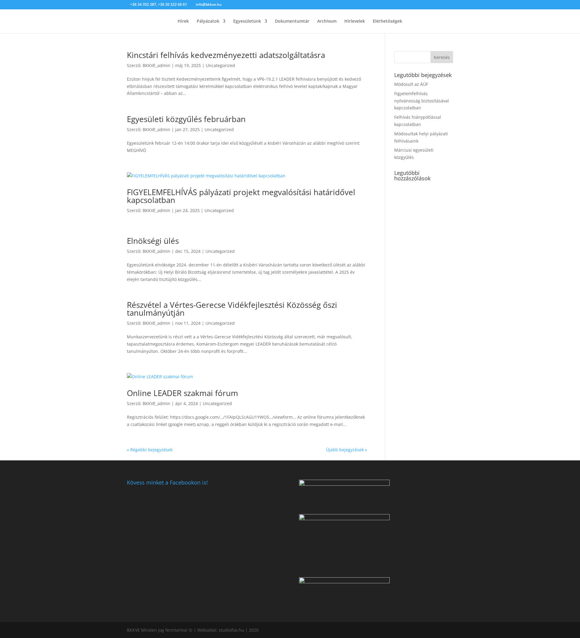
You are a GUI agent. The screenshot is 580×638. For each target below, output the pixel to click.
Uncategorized (220, 65)
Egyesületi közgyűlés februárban (186, 119)
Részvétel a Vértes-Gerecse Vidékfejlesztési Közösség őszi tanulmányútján (232, 308)
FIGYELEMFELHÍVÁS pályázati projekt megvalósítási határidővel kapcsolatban (241, 196)
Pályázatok (208, 21)
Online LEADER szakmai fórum (182, 393)
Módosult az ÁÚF (411, 84)
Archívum (327, 21)
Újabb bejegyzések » (346, 450)
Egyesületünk (247, 21)
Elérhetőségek (387, 21)
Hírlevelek (354, 21)
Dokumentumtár (292, 21)
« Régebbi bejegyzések (149, 450)
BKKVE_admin (156, 65)
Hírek (183, 21)
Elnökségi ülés (153, 240)
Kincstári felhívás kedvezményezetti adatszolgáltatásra (226, 55)
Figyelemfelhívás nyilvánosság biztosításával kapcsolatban (421, 101)
